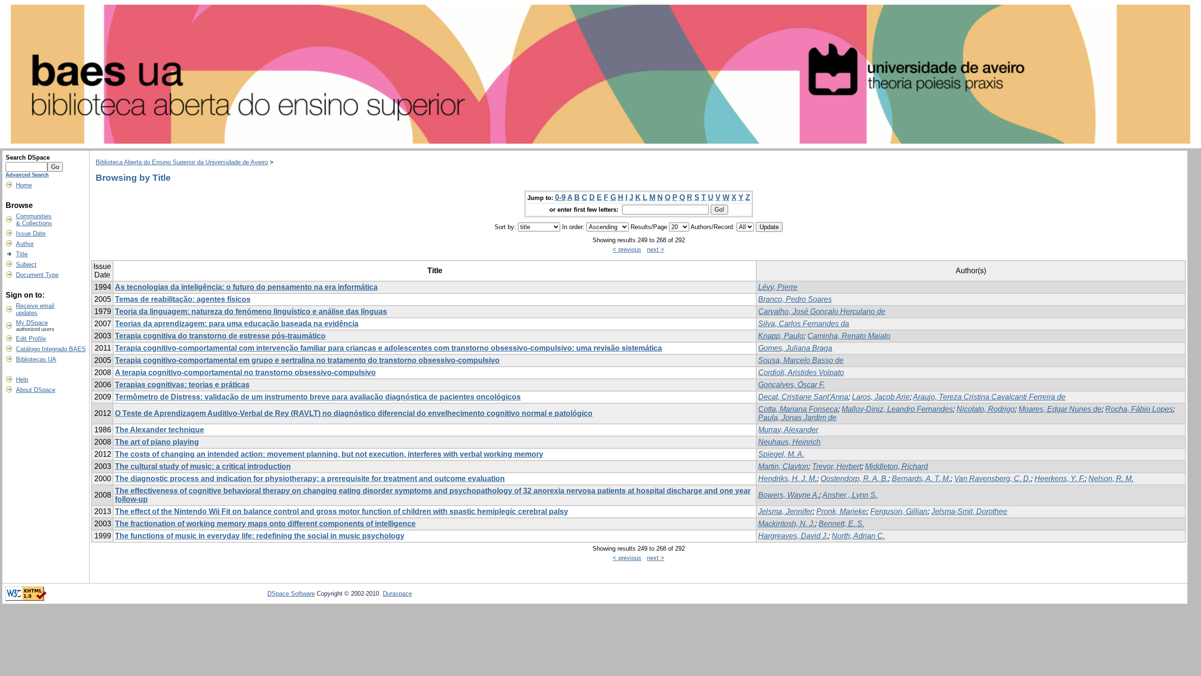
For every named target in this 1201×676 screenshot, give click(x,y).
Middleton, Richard (896, 466)
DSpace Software (291, 593)
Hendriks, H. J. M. (787, 479)
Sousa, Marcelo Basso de (801, 360)
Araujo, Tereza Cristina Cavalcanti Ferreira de (989, 397)
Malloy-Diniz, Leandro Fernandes (897, 409)
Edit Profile (31, 338)
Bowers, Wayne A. (788, 495)
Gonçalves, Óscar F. (791, 385)
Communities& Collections (34, 220)
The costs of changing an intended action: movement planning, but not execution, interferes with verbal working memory (329, 454)
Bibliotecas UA (36, 359)
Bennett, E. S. (841, 524)
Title (22, 254)
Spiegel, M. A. (781, 454)
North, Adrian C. (858, 536)
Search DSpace (28, 157)
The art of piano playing (157, 442)
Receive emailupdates (35, 309)
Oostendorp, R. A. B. (854, 479)
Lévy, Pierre (778, 287)
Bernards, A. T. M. (921, 479)
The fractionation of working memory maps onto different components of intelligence (265, 524)
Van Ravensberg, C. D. (992, 479)
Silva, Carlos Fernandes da (803, 324)
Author (25, 243)
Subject (26, 264)
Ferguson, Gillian (898, 511)
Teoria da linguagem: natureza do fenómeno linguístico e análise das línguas (251, 311)
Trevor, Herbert (836, 466)
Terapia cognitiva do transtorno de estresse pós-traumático (220, 336)
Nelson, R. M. (1110, 479)
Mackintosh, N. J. (786, 524)
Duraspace (397, 593)
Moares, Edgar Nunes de (1060, 409)
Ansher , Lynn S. (849, 495)
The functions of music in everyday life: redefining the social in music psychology (259, 536)
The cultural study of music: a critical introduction (203, 466)
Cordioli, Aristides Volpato (801, 372)
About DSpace (35, 389)
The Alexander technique (159, 430)
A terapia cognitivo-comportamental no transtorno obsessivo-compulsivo (245, 372)
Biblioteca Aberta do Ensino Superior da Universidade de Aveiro (182, 162)
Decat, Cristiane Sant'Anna (803, 397)
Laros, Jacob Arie (881, 397)
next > (655, 249)
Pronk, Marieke (841, 511)
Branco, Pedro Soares (795, 299)
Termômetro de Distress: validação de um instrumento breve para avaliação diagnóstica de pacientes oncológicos (318, 397)
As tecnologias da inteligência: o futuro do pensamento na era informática (246, 287)
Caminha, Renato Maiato (848, 336)
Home (24, 185)
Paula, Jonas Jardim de (797, 418)
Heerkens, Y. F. (1059, 479)
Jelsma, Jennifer (785, 511)
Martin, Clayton (783, 466)
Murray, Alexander (788, 430)
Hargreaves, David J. (793, 536)
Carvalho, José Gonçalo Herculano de (821, 311)
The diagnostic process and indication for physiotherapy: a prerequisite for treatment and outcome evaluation (310, 479)
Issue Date (31, 233)
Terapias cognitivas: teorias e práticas (182, 385)
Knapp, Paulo (781, 336)
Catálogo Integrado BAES (51, 349)
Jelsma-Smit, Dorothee (969, 511)
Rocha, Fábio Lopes (1139, 409)
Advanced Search (27, 174)
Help (22, 379)
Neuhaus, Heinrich (789, 442)
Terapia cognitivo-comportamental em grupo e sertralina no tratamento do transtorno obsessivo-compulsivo (307, 360)
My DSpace (32, 322)
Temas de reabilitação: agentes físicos (183, 299)
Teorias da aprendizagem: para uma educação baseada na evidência (236, 324)
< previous (627, 249)
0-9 (560, 197)
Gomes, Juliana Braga (795, 348)
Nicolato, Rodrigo (986, 409)
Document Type (37, 274)
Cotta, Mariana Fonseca (798, 409)
